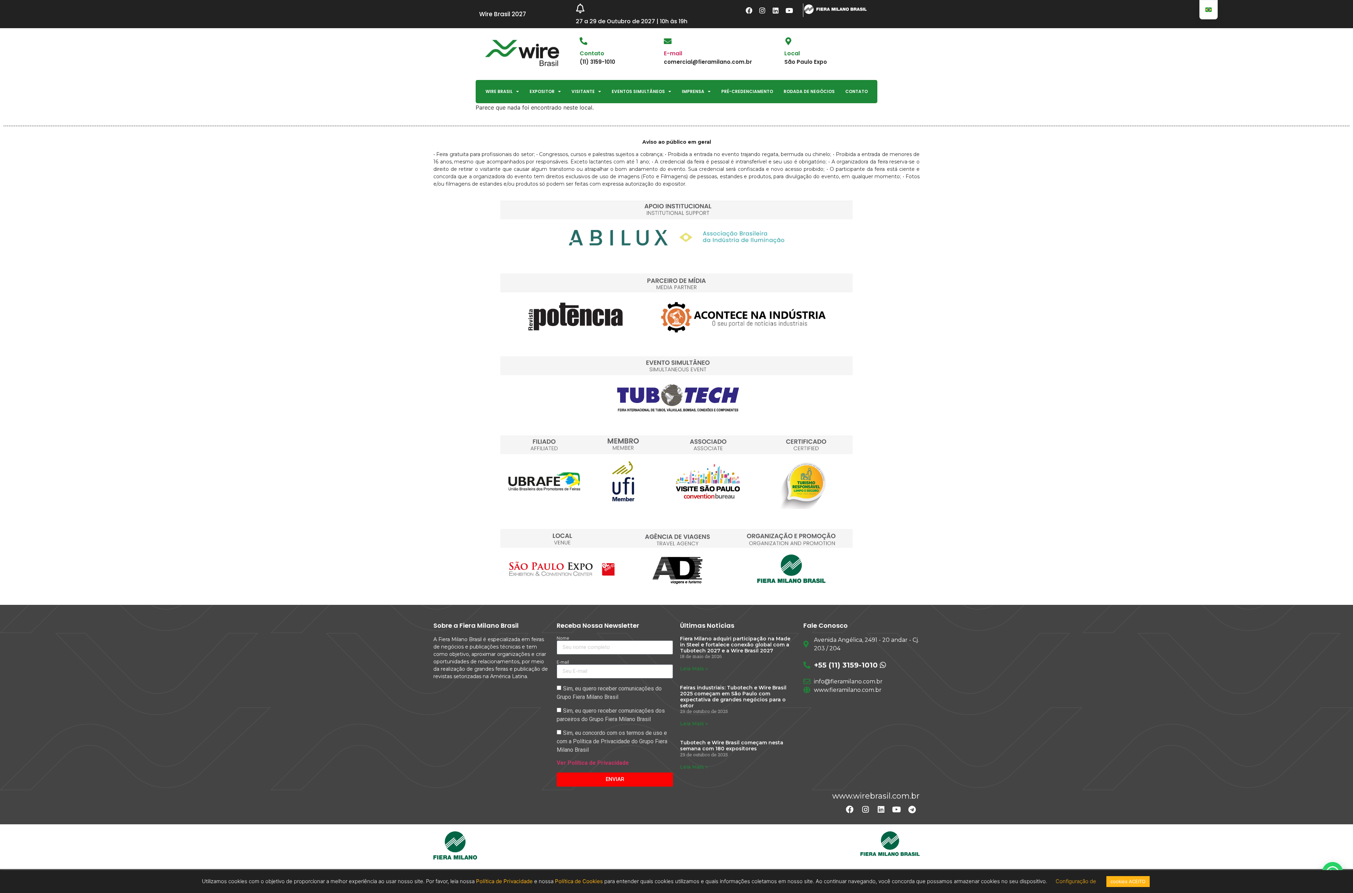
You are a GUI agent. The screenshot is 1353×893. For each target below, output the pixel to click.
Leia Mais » (694, 668)
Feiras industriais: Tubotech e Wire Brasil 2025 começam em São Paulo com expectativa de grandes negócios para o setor (733, 696)
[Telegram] (912, 809)
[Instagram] (762, 10)
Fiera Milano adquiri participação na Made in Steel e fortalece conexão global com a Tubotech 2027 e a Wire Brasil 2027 (735, 644)
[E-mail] (668, 41)
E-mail (673, 53)
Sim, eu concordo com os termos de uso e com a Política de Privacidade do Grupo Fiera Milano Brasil (612, 741)
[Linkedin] (776, 10)
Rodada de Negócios (809, 91)
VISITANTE (583, 91)
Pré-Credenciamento (747, 91)
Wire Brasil (499, 91)
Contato (856, 91)
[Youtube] (789, 10)
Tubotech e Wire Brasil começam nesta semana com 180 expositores (731, 745)
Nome (563, 638)
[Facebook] (749, 10)
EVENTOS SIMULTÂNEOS (638, 91)
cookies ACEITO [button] (1128, 881)
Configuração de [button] (1077, 881)
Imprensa (693, 91)
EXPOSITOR (542, 91)
